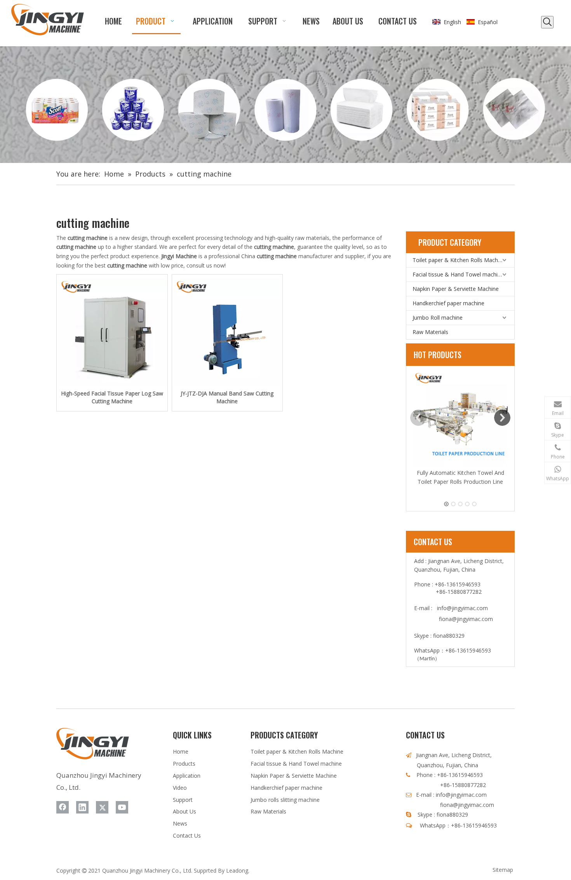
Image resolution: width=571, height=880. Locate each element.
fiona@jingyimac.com (466, 619)
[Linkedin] (82, 807)
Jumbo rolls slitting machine (285, 799)
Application (186, 775)
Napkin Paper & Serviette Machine (456, 288)
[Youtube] (122, 807)
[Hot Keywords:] (547, 22)
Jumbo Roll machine (438, 317)
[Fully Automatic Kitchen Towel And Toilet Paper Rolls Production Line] (460, 418)
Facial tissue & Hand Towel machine (458, 274)
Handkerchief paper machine (448, 303)
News (180, 823)
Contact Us (187, 835)
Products (184, 763)
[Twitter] (102, 807)
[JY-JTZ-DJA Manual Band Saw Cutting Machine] (227, 332)
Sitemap (503, 869)
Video (180, 787)
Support (183, 799)
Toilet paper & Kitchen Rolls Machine (459, 260)
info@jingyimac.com (462, 608)
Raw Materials (430, 332)
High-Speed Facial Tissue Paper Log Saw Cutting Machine (112, 397)
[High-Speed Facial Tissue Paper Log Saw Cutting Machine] (112, 332)
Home (180, 751)
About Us (184, 811)
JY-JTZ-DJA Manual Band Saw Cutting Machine (227, 397)
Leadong (237, 870)
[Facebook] (62, 807)
